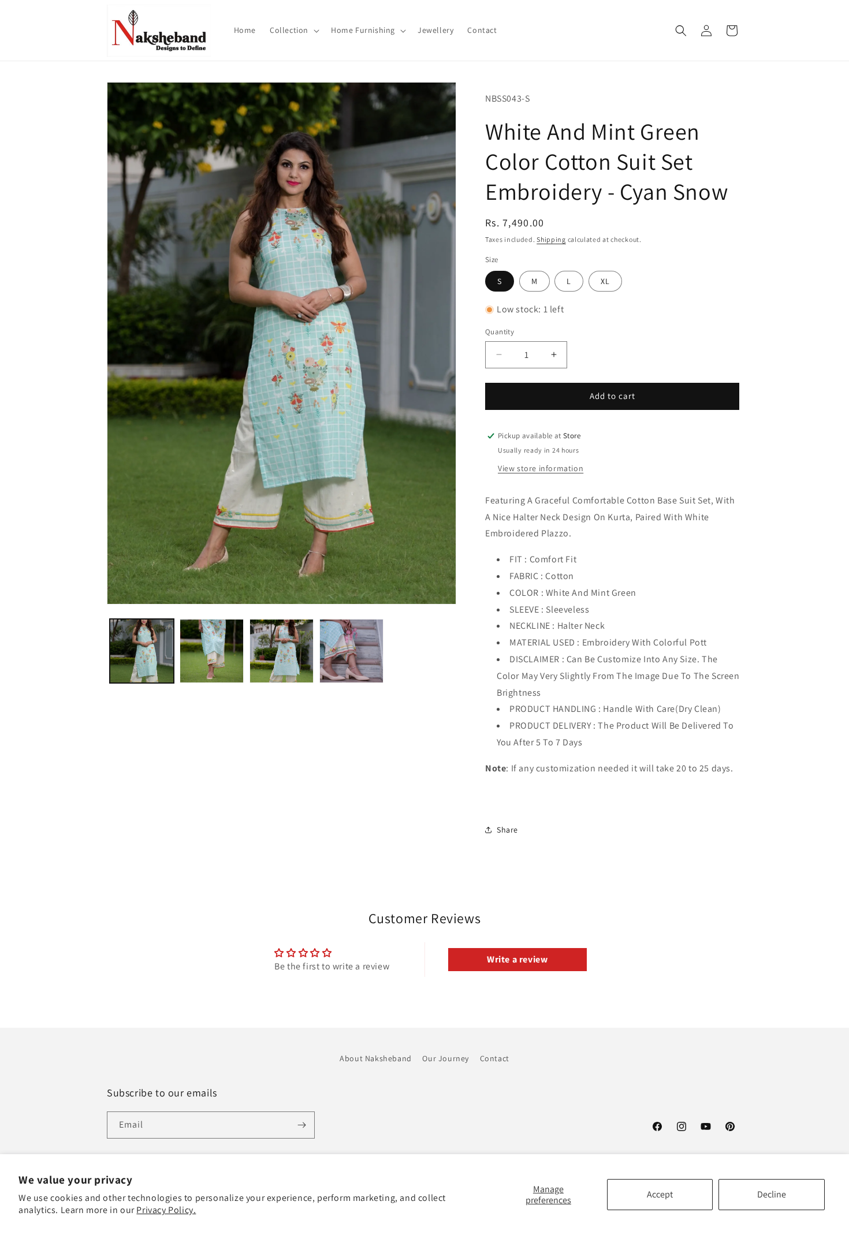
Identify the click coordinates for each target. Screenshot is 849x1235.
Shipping (551, 239)
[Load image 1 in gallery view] (142, 651)
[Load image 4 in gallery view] (351, 651)
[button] (293, 30)
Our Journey (445, 1058)
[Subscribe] (301, 1125)
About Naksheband (376, 1058)
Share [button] (507, 829)
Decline (771, 1194)
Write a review (517, 959)
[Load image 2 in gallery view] (212, 651)
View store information (540, 468)
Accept (660, 1194)
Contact (494, 1058)
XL (605, 281)
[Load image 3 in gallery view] (282, 651)
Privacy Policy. (166, 1210)
